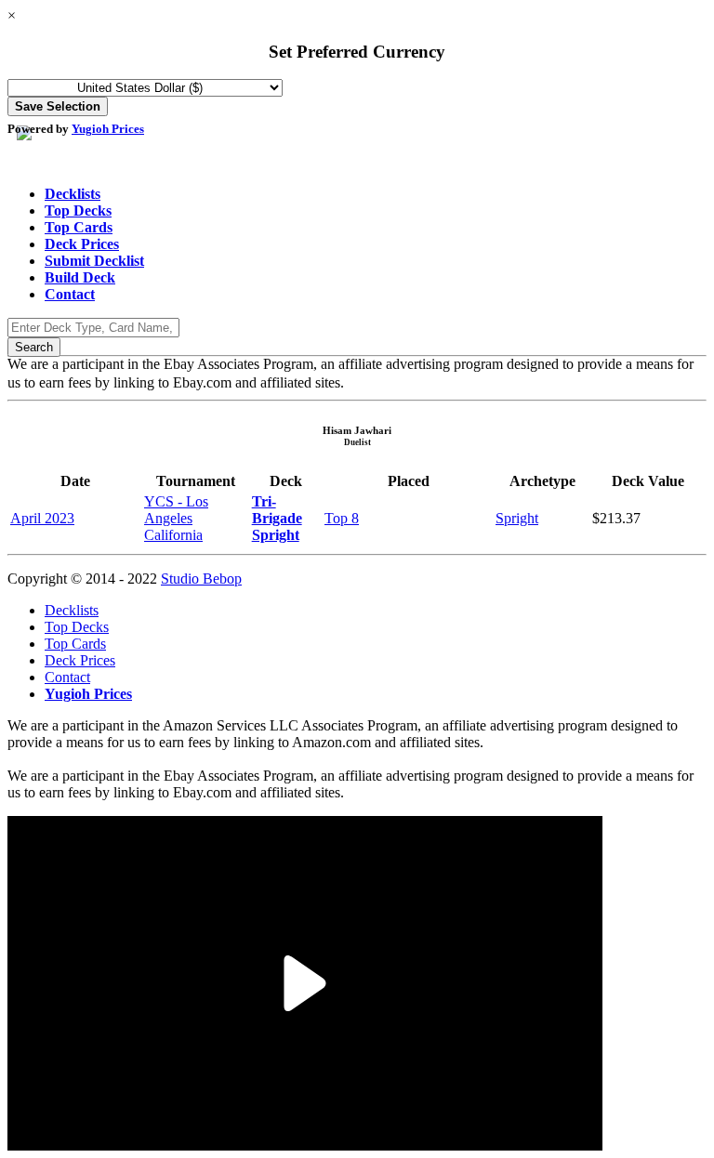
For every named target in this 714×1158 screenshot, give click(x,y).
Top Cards (78, 227)
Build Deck (80, 277)
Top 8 (341, 518)
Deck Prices (82, 244)
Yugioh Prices (108, 129)
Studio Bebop (201, 578)
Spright (517, 518)
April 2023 (42, 518)
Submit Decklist (94, 261)
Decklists (72, 194)
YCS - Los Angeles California (176, 518)
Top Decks (78, 210)
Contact (70, 294)
